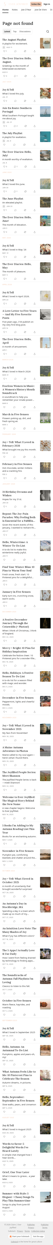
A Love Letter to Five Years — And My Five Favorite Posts (19, 314)
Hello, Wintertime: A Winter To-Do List (15, 544)
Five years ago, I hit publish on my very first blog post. (17, 323)
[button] (5, 9)
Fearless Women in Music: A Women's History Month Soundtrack (18, 389)
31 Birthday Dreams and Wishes (17, 493)
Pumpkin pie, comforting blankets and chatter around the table (18, 856)
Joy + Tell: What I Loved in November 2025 (18, 727)
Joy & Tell (8, 89)
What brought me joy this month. (19, 449)
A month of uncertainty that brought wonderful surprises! (17, 887)
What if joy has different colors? (18, 935)
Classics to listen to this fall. (16, 986)
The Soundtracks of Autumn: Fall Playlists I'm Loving (17, 979)
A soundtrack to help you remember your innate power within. (17, 398)
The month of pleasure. (14, 271)
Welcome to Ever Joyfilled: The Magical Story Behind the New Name (18, 800)
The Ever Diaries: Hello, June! (16, 219)
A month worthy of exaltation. (17, 159)
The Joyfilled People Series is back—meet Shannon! (19, 781)
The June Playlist (12, 198)
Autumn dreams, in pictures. (16, 1082)
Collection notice (38, 1231)
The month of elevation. (14, 224)
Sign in (47, 4)
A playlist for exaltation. (14, 137)
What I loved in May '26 (14, 249)
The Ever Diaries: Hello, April (16, 341)
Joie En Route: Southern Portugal (17, 109)
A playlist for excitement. (15, 43)
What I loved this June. (13, 184)
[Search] (48, 31)
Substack (14, 1241)
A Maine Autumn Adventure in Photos (15, 749)
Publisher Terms (45, 1226)
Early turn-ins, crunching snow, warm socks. (18, 597)
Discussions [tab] (24, 31)
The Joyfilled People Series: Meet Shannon (19, 774)
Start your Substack (20, 1236)
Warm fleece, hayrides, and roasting (16, 1006)
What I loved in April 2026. (16, 296)
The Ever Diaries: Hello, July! (16, 153)
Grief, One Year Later (15, 1172)
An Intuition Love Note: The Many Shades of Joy (19, 930)
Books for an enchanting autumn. (19, 836)
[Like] (4, 144)
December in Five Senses (18, 697)
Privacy (20, 1231)
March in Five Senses (15, 414)
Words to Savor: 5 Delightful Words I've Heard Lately (15, 1147)
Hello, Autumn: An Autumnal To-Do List (15, 1048)
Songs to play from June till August (16, 1206)
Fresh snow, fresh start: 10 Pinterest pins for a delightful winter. (17, 576)
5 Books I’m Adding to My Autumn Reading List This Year (18, 829)
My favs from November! (15, 732)
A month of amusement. (14, 346)
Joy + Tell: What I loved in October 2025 (17, 880)
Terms (27, 1231)
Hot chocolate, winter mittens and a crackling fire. (17, 469)
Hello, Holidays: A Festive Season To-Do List (17, 674)
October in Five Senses (16, 1000)
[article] (26, 45)
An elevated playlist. (12, 202)
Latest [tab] (7, 31)
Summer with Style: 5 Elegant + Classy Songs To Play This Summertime (18, 1197)
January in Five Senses (16, 591)
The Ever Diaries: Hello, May (16, 265)
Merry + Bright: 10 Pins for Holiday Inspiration (18, 649)
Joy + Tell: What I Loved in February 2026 (18, 444)
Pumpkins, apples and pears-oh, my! (18, 1056)
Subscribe (36, 4)
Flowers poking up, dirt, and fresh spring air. (16, 420)
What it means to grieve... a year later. (18, 1177)
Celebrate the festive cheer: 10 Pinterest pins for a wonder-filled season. (19, 657)
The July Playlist (12, 133)
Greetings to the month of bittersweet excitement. (15, 67)
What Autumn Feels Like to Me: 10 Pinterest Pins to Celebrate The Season (19, 1075)
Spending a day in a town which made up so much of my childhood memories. (18, 912)
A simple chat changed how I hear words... (17, 1156)
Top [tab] (14, 31)
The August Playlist (14, 39)
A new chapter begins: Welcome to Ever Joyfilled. (18, 809)
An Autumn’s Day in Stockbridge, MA (14, 905)
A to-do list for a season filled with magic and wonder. (17, 682)
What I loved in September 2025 (18, 1032)
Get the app (38, 1236)
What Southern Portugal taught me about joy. (18, 117)
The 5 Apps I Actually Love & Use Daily (18, 952)
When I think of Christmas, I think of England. (19, 632)
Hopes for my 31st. (12, 499)
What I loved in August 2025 (16, 1129)
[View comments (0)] (15, 51)
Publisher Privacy (31, 1226)
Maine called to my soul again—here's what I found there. (18, 756)
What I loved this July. (13, 93)
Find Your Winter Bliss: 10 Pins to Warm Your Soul (18, 568)
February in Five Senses (17, 464)
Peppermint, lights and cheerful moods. (18, 703)
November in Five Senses (18, 851)
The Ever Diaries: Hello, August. (16, 60)
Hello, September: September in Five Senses (18, 1098)
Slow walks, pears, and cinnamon (19, 1104)
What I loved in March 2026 (16, 371)
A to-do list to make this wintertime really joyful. (14, 551)
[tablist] (17, 31)
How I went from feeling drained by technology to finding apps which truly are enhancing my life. (18, 959)
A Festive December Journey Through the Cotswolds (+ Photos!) (15, 623)
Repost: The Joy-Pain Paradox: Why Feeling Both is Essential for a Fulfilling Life (18, 517)
